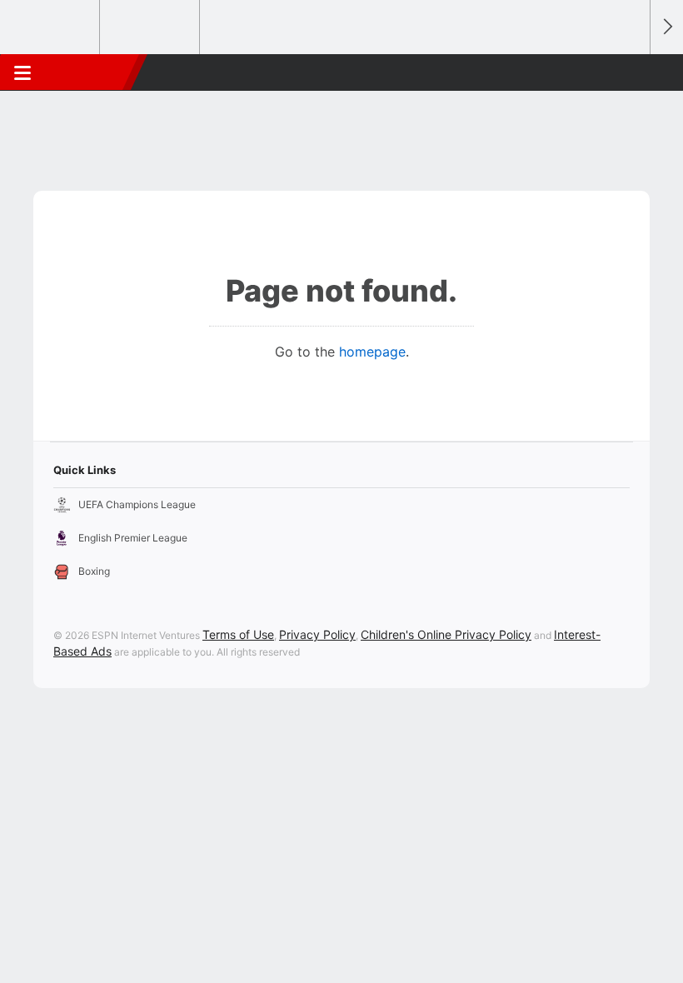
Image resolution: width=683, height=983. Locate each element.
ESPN (89, 72)
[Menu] (22, 72)
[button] (628, 72)
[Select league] (50, 27)
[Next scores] (666, 27)
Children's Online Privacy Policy (446, 634)
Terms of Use (238, 634)
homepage (372, 351)
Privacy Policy (317, 634)
